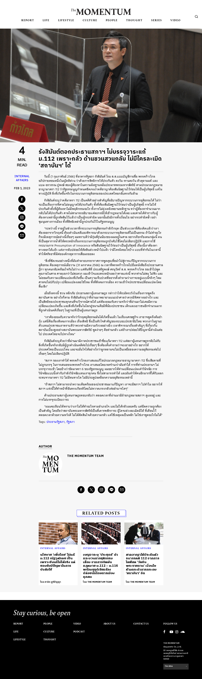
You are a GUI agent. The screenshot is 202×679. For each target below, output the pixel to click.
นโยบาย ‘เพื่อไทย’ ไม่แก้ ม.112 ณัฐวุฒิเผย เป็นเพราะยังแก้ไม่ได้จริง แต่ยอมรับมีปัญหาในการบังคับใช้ (57, 562)
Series (156, 20)
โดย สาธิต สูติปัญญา (50, 582)
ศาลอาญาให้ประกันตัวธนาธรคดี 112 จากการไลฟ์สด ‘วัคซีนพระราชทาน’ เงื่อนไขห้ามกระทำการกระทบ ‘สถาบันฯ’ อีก (142, 564)
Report (27, 20)
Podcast (79, 631)
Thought (134, 20)
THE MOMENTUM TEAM (85, 456)
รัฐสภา (70, 421)
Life (46, 20)
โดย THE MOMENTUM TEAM (97, 582)
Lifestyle (66, 20)
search (196, 16)
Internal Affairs (22, 178)
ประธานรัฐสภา (56, 421)
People (112, 20)
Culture (90, 20)
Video (175, 20)
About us (109, 623)
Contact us (141, 623)
